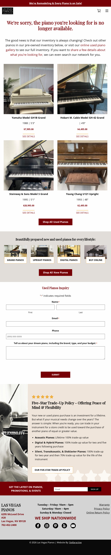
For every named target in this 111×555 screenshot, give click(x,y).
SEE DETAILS (28, 136)
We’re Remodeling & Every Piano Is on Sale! (55, 3)
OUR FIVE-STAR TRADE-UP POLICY (52, 469)
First (30, 312)
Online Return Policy (98, 512)
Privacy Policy (102, 508)
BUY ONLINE (95, 260)
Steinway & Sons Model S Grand (28, 194)
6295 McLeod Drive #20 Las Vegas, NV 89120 (13, 518)
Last (81, 312)
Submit (55, 374)
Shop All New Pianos (55, 272)
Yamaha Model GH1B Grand (28, 117)
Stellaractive (75, 542)
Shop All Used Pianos (55, 221)
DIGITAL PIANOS (69, 260)
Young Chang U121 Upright (82, 194)
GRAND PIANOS (15, 260)
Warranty (104, 504)
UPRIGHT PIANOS (42, 260)
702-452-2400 (9, 525)
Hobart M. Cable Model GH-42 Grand (82, 117)
